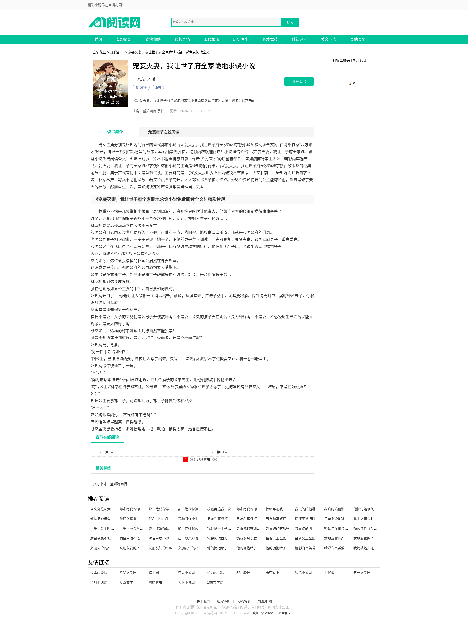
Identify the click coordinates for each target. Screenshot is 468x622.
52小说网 (243, 573)
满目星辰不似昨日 (162, 538)
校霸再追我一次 (219, 509)
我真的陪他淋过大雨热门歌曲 (346, 509)
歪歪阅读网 (98, 573)
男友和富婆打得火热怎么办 (256, 519)
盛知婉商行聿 (120, 484)
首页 (98, 39)
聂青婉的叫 (303, 528)
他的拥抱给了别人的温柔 (226, 548)
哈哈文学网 (127, 573)
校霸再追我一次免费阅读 (284, 509)
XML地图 (265, 601)
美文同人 (328, 39)
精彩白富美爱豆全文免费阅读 (346, 548)
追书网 (154, 573)
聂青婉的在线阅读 (250, 528)
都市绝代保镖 (246, 509)
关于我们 (203, 601)
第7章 (109, 452)
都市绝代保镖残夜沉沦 (136, 509)
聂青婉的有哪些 (278, 528)
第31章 (222, 452)
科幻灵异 (299, 39)
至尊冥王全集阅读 (308, 538)
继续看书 (299, 81)
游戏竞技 (270, 39)
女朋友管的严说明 (133, 548)
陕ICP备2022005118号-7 (272, 613)
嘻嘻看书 (155, 582)
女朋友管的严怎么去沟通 (196, 548)
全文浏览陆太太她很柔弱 (109, 509)
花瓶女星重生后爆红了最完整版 (143, 519)
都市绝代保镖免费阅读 (195, 509)
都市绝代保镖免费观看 (166, 509)
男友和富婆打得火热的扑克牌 (229, 519)
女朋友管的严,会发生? (341, 538)
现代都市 (211, 39)
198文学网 (215, 582)
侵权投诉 (244, 601)
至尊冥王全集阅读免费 (283, 538)
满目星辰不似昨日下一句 (109, 538)
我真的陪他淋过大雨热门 (313, 509)
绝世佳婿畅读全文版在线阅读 (171, 528)
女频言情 (182, 39)
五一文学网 (361, 573)
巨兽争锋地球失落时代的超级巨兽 (349, 519)
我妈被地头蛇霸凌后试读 (372, 548)
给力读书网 (215, 573)
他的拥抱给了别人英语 (283, 548)
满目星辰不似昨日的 (134, 538)
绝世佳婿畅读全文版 (193, 528)
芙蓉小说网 (186, 582)
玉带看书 (272, 573)
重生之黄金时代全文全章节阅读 (143, 528)
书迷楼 (329, 573)
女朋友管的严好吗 (103, 548)
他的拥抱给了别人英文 (253, 548)
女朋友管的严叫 (161, 548)
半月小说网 (98, 582)
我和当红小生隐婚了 (164, 519)
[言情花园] (114, 22)
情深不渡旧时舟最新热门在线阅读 (320, 519)
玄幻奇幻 (124, 39)
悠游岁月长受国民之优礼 (255, 538)
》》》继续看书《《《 (203, 459)
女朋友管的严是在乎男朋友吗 (375, 538)
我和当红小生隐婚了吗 (195, 519)
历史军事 (241, 39)
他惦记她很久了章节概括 (372, 509)
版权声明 (224, 601)
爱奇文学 (126, 582)
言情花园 (99, 52)
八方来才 (100, 484)
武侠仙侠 (153, 39)
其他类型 (358, 39)
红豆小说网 (186, 573)
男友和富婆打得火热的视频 (286, 519)
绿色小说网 (303, 573)
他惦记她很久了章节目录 (109, 519)
